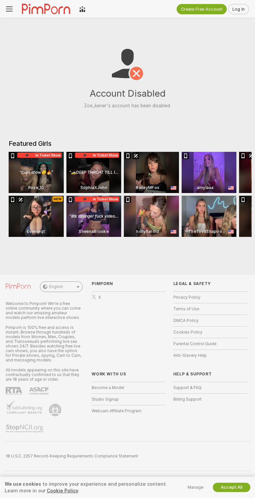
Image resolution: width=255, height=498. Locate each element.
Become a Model (108, 387)
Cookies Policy (188, 332)
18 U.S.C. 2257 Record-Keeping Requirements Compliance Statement (72, 456)
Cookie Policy (62, 490)
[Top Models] (82, 9)
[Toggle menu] (9, 9)
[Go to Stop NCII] (25, 429)
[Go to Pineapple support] (56, 410)
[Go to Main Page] (46, 9)
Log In (238, 9)
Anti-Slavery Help (190, 355)
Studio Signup (105, 399)
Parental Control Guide (194, 344)
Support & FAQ (187, 387)
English (56, 286)
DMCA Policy (186, 320)
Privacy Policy (187, 297)
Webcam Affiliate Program (116, 411)
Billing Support (187, 399)
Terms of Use (186, 309)
